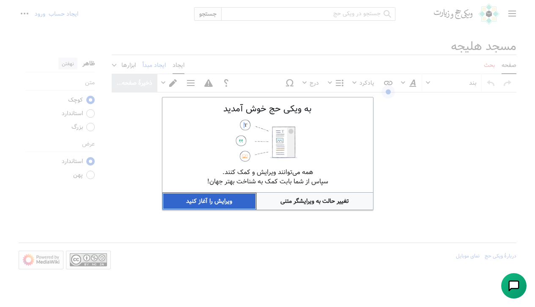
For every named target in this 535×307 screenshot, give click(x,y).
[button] (315, 201)
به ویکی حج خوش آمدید (267, 108)
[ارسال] (514, 286)
